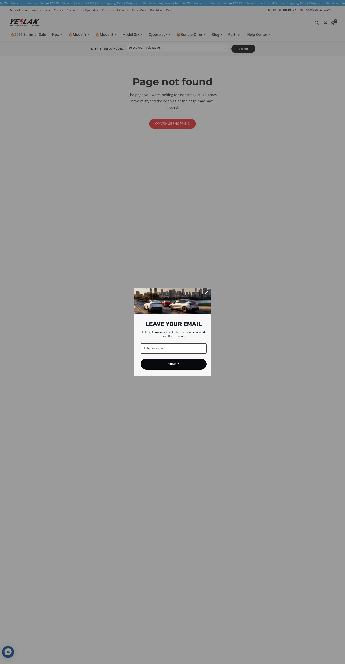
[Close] (206, 293)
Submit (173, 364)
